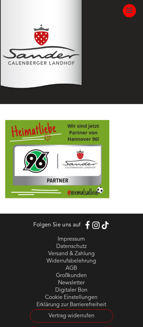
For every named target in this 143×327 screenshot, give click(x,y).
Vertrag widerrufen (71, 316)
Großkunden (71, 275)
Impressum (71, 239)
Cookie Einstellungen (71, 297)
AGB (71, 268)
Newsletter (71, 283)
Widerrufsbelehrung (71, 261)
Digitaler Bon (71, 290)
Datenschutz (71, 246)
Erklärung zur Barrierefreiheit (71, 305)
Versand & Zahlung (71, 254)
